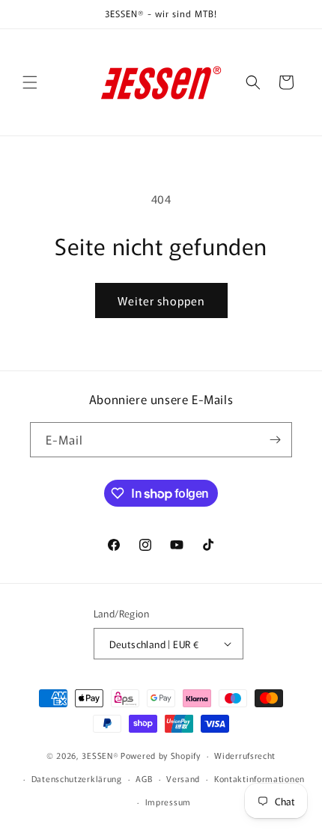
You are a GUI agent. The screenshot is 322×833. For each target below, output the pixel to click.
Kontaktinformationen (259, 778)
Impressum (168, 802)
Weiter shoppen (161, 300)
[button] (29, 82)
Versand (183, 778)
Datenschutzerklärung (76, 778)
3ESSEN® (100, 755)
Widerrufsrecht (245, 755)
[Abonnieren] (274, 439)
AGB (144, 778)
